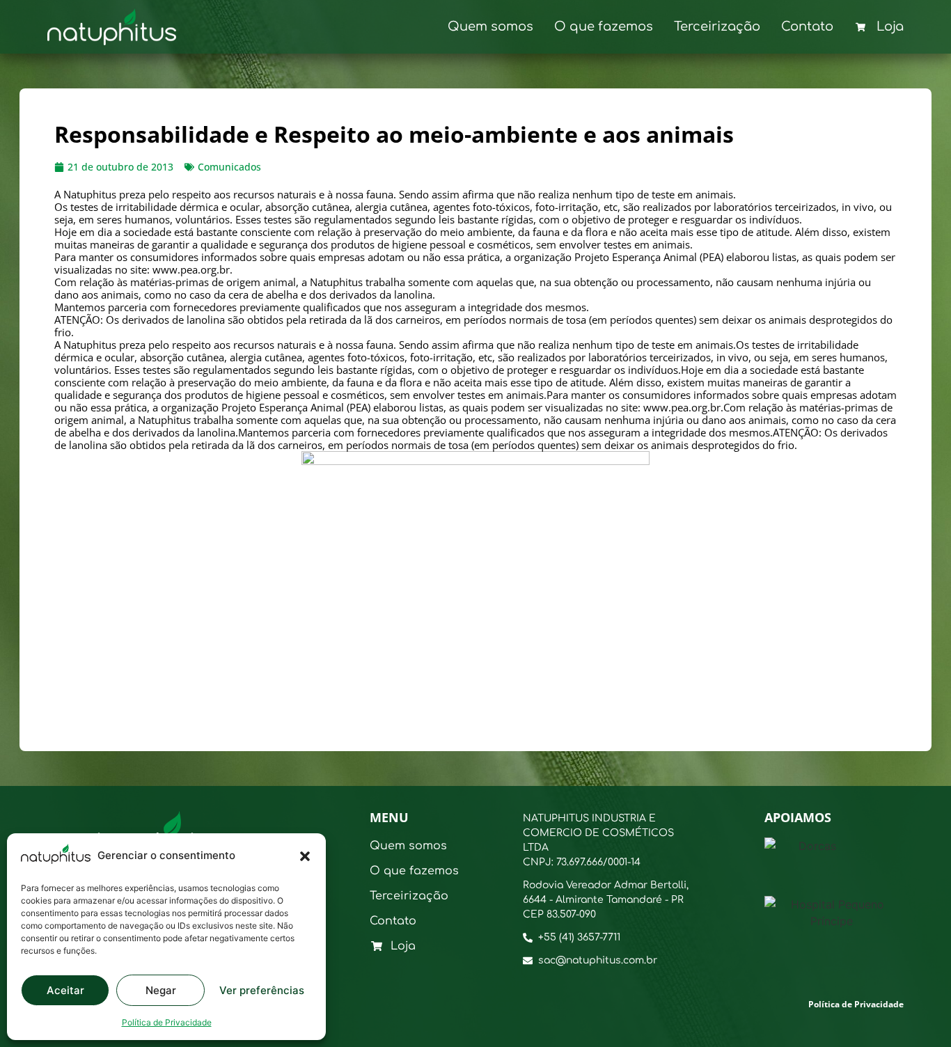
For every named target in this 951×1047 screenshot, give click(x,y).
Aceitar (65, 990)
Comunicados (229, 166)
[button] (305, 856)
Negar (161, 990)
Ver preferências (261, 990)
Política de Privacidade (167, 1022)
